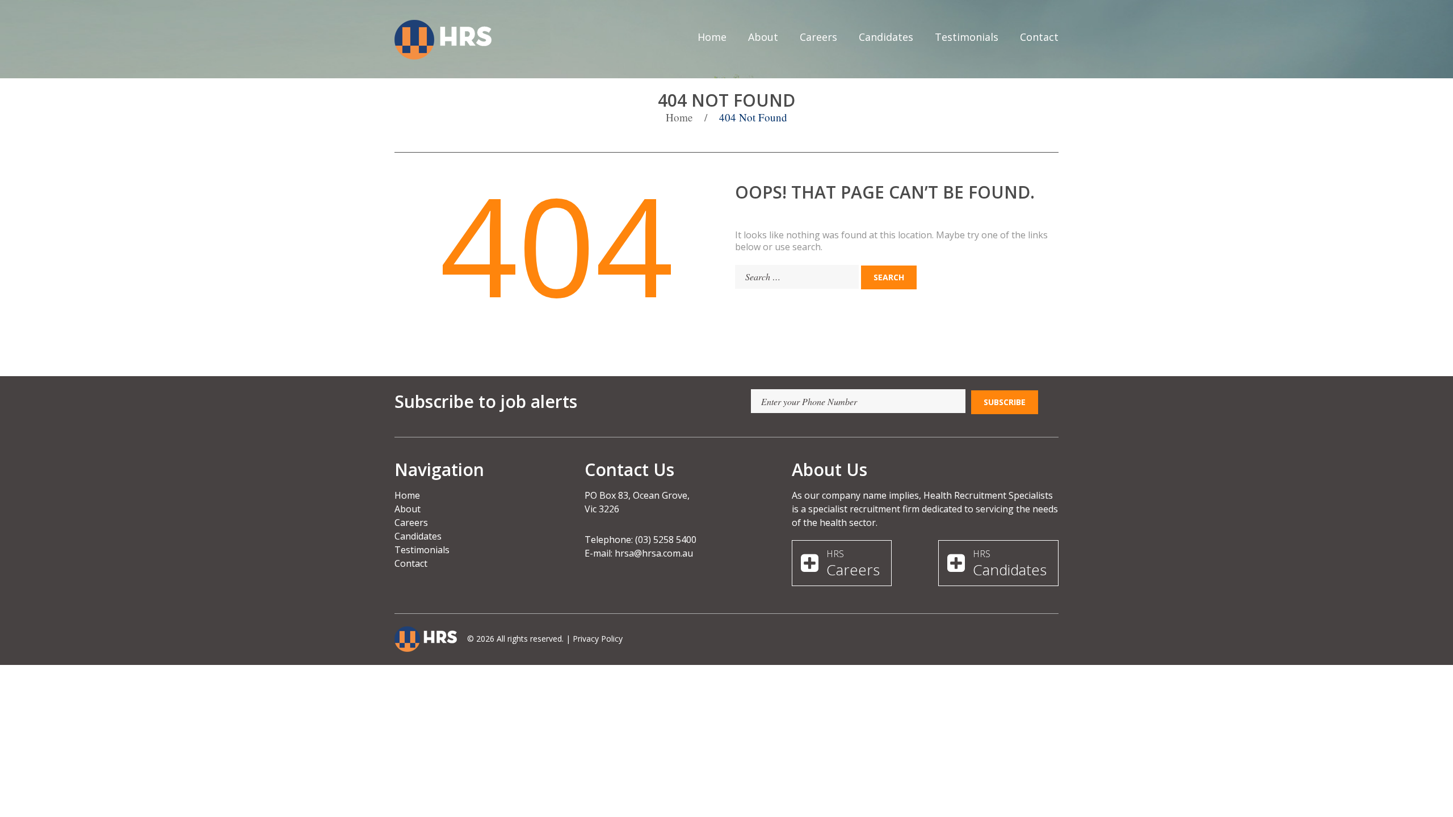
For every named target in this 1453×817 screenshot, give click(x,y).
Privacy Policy (598, 638)
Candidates (886, 37)
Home (712, 37)
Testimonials (966, 37)
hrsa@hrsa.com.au (654, 553)
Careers (818, 37)
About (763, 37)
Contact (1039, 37)
